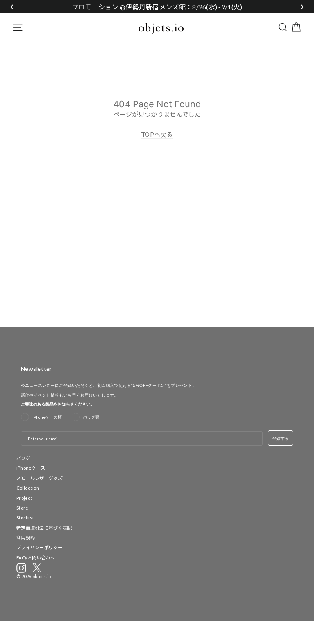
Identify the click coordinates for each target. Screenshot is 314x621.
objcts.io (41, 576)
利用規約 (25, 537)
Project (24, 498)
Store (22, 507)
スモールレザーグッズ (39, 478)
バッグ (23, 458)
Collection (27, 487)
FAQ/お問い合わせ (35, 557)
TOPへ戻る (157, 134)
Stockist (25, 517)
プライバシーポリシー (39, 547)
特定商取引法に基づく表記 (44, 527)
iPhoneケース (30, 467)
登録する (280, 438)
